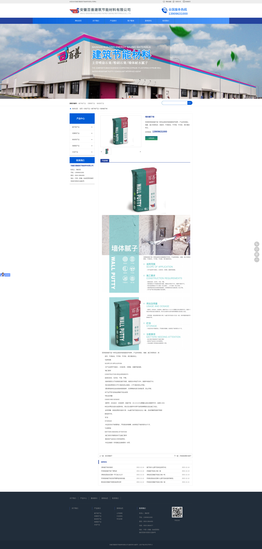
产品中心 (83, 498)
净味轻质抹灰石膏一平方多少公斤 (112, 474)
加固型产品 (75, 146)
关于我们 (96, 21)
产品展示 (113, 21)
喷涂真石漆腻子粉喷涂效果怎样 (111, 482)
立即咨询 (151, 138)
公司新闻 (119, 513)
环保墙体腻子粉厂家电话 (109, 471)
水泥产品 (75, 152)
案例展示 (94, 498)
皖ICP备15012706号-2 (146, 544)
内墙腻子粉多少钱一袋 (154, 471)
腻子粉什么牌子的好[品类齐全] (156, 467)
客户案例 (131, 21)
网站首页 (78, 21)
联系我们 (166, 21)
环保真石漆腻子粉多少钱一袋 (156, 482)
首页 (81, 108)
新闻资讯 (148, 21)
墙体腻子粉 (103, 108)
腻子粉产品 (82, 103)
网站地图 (168, 1)
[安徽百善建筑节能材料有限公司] (100, 11)
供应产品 (87, 108)
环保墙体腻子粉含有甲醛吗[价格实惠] (113, 478)
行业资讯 (119, 516)
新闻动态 (105, 498)
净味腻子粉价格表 (107, 467)
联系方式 (178, 1)
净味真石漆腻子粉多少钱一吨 (156, 474)
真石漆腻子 (108, 456)
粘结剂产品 (100, 103)
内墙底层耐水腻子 (185, 456)
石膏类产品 (91, 103)
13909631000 (256, 244)
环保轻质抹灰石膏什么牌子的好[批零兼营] (160, 478)
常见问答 (119, 519)
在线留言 (188, 1)
